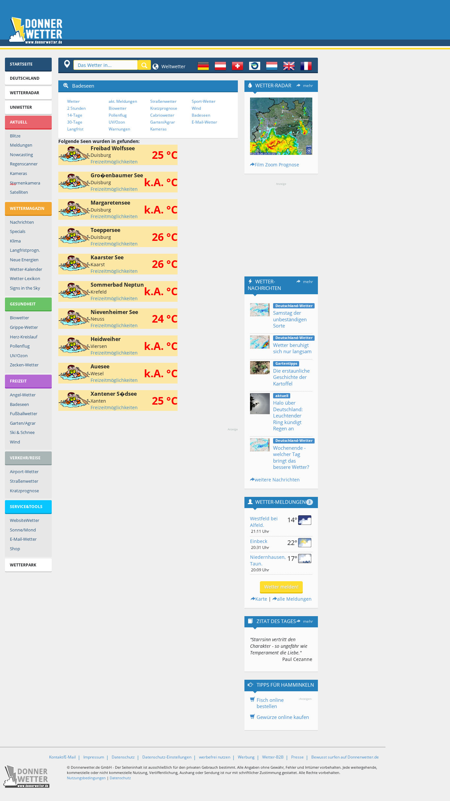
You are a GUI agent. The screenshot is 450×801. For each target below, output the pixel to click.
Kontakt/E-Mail (62, 757)
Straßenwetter (24, 481)
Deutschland (25, 78)
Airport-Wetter (24, 471)
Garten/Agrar (23, 423)
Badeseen (19, 404)
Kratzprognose (24, 491)
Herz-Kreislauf (23, 337)
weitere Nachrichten (277, 479)
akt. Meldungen (123, 101)
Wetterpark (23, 565)
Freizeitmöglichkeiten (114, 161)
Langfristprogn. (25, 250)
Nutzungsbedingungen (86, 777)
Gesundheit (23, 304)
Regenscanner (24, 164)
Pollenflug (20, 346)
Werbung (246, 757)
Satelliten (19, 192)
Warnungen (119, 129)
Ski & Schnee (22, 432)
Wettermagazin (27, 208)
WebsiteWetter (24, 520)
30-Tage (74, 122)
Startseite (21, 64)
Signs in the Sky (25, 288)
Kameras (18, 173)
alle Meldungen (294, 599)
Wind (15, 442)
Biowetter (19, 318)
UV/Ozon (19, 355)
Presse (297, 757)
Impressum (93, 757)
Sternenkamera (25, 183)
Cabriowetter (162, 115)
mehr (308, 85)
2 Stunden (76, 108)
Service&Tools (26, 506)
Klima (15, 241)
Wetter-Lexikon (25, 278)
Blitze (15, 136)
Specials (17, 231)
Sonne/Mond (23, 530)
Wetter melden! (281, 587)
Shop (15, 549)
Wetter (73, 101)
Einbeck (258, 541)
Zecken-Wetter (24, 365)
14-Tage (74, 115)
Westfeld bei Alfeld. (264, 521)
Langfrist (75, 129)
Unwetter (21, 107)
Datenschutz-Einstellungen (166, 757)
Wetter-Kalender (26, 269)
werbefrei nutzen (214, 757)
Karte (261, 599)
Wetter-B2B (273, 757)
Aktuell (18, 122)
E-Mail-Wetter (23, 539)
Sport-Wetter (203, 101)
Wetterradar (24, 93)
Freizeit (18, 381)
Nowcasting (21, 154)
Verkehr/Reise (25, 458)
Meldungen (21, 145)
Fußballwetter (23, 413)
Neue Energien (24, 260)
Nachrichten (22, 222)
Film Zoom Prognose (277, 164)
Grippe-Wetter (24, 327)
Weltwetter (172, 66)
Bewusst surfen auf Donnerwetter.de (345, 757)
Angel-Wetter (23, 395)
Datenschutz (123, 757)
